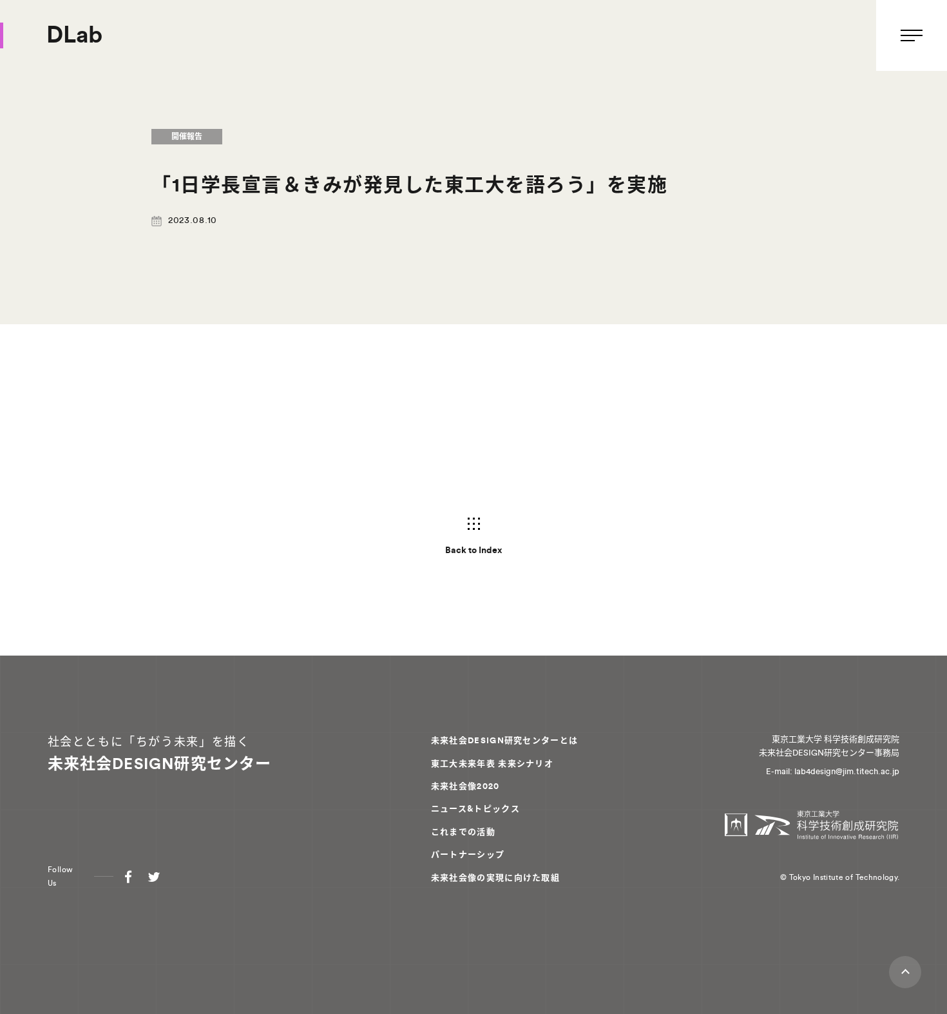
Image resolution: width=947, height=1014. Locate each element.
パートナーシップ (467, 854)
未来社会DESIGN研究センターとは (504, 740)
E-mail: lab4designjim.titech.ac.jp (832, 771)
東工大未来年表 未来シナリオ (492, 763)
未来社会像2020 (465, 786)
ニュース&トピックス (475, 808)
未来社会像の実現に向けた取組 (495, 877)
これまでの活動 (463, 832)
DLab (75, 35)
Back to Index (473, 550)
